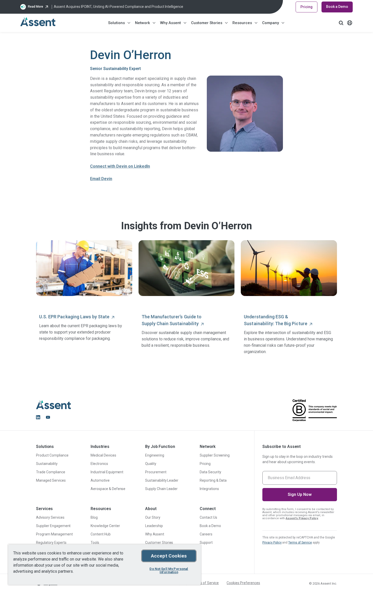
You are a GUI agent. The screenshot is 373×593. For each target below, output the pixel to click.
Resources (242, 23)
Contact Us (208, 517)
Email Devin (101, 178)
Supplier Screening (215, 455)
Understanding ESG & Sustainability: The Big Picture (275, 320)
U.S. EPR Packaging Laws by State (74, 316)
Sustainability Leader (161, 480)
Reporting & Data (213, 480)
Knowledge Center (105, 526)
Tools (95, 542)
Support (206, 542)
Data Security (210, 472)
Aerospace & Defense (108, 489)
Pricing (306, 7)
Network (142, 23)
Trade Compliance (50, 472)
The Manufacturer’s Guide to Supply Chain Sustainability (171, 320)
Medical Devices (103, 455)
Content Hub (101, 534)
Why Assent (170, 23)
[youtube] (48, 417)
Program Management (54, 534)
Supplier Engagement (53, 526)
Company (270, 23)
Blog (94, 517)
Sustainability (47, 464)
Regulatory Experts (51, 542)
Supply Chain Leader (161, 489)
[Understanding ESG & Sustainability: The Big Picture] (289, 268)
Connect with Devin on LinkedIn (120, 166)
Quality (150, 464)
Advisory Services (50, 517)
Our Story (152, 517)
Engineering (154, 455)
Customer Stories (206, 23)
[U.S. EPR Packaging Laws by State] (84, 268)
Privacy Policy (272, 542)
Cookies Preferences (243, 583)
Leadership (154, 526)
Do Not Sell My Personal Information (168, 570)
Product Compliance (52, 455)
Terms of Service (300, 542)
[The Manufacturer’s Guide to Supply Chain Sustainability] (187, 268)
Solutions (116, 23)
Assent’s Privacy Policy (302, 518)
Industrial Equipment (107, 472)
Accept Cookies (169, 556)
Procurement (155, 472)
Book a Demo (337, 7)
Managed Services (51, 480)
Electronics (99, 464)
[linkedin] (38, 417)
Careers (206, 534)
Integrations (209, 489)
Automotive (100, 480)
